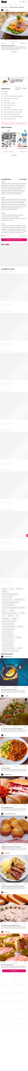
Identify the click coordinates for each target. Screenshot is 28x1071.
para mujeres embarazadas (10, 602)
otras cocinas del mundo (9, 613)
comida (4, 588)
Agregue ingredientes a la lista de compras (14, 123)
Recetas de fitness (7, 637)
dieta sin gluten (7, 599)
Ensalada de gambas (8, 648)
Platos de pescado (7, 645)
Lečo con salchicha (5, 768)
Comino (19, 637)
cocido (4, 610)
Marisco (20, 626)
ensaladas (19, 588)
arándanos (5, 618)
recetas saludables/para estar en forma (14, 607)
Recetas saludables (8, 634)
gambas (14, 618)
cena (11, 588)
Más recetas (14, 970)
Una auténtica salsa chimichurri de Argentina (12, 728)
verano (12, 610)
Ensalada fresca (7, 632)
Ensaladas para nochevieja (10, 650)
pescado (10, 615)
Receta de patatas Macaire (7, 964)
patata (22, 613)
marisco (4, 591)
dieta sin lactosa (7, 596)
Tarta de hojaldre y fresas (7, 807)
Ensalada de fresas (8, 640)
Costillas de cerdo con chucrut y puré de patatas (12, 886)
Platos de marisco (7, 642)
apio (17, 615)
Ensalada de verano (8, 623)
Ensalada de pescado (8, 629)
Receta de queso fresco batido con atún (10, 925)
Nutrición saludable (8, 626)
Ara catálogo (4, 148)
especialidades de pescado (10, 594)
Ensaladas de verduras (9, 621)
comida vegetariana (8, 605)
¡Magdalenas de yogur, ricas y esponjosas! (11, 846)
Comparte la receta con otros (14, 239)
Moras (19, 648)
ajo (3, 615)
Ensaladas (5, 7)
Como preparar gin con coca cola (9, 689)
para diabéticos (19, 599)
